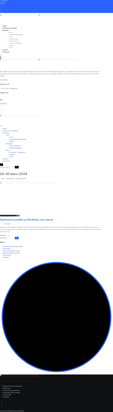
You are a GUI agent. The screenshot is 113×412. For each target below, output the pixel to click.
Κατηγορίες (6, 30)
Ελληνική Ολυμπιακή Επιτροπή (11, 251)
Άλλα (7, 150)
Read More (3, 235)
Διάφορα (11, 45)
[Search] (1, 55)
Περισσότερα (4, 80)
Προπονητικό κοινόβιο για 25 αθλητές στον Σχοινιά (26, 220)
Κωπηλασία (9, 143)
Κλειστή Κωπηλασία (14, 39)
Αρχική (4, 26)
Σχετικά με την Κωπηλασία (10, 28)
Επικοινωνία (6, 52)
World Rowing (6, 248)
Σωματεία (5, 49)
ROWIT (22, 411)
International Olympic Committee (11, 253)
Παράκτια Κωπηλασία (14, 41)
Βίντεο (11, 47)
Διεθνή (11, 36)
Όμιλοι (11, 32)
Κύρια (7, 135)
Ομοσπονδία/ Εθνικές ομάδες (16, 34)
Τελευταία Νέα (7, 255)
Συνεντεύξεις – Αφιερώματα (16, 43)
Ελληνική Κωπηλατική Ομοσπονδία (12, 246)
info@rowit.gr (14, 88)
